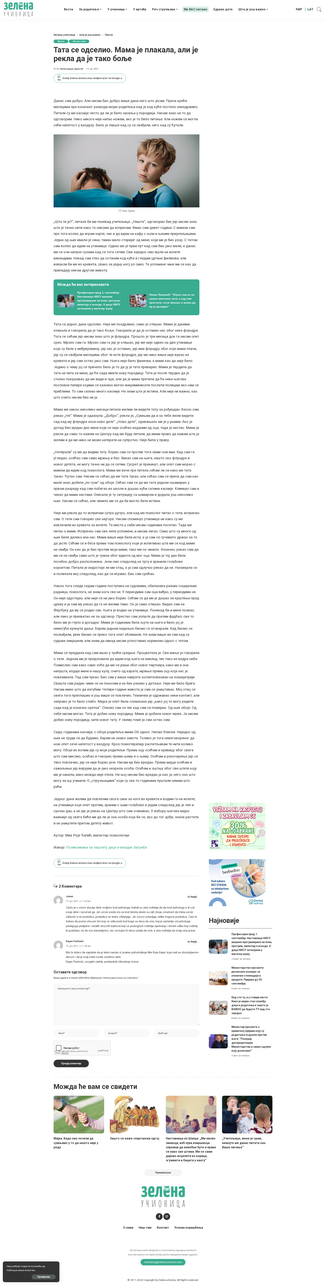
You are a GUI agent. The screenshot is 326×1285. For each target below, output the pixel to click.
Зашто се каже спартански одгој (134, 1138)
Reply (194, 896)
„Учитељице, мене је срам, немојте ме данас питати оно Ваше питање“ (244, 1143)
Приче (61, 41)
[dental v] (237, 882)
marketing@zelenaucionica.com (163, 1262)
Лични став (79, 41)
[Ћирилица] (299, 9)
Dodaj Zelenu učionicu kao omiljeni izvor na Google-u (92, 78)
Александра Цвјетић (71, 69)
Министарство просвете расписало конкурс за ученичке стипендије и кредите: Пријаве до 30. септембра (247, 975)
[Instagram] (166, 1216)
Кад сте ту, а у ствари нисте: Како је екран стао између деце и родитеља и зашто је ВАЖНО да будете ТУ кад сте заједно (250, 1005)
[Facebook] (159, 1216)
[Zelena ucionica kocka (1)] (237, 826)
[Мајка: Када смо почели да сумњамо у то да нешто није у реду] (79, 1115)
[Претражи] (319, 9)
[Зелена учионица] (18, 9)
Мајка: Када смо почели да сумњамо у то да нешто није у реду (76, 1143)
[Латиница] (310, 9)
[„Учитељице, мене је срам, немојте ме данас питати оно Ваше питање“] (247, 1115)
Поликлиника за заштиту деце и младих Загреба (106, 847)
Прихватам (43, 1276)
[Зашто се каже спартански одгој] (135, 1115)
